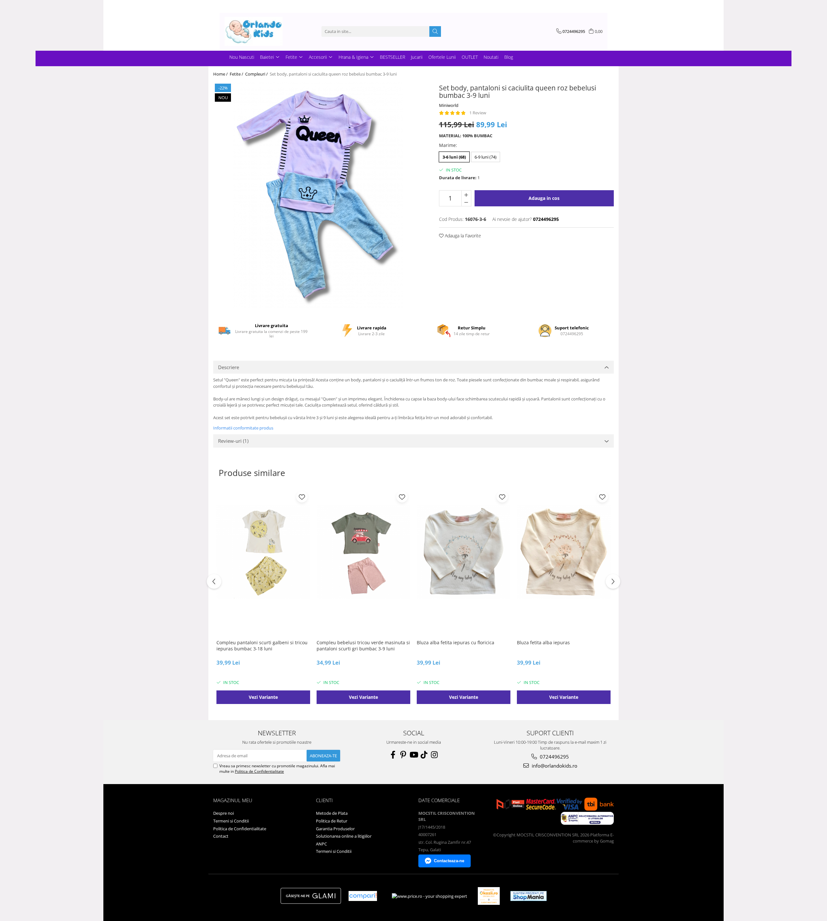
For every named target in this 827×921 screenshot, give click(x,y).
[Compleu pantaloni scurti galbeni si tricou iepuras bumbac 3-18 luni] (263, 552)
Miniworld (448, 105)
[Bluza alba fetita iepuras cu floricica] (463, 552)
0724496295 (554, 756)
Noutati (491, 57)
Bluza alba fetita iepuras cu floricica (455, 643)
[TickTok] (424, 755)
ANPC (321, 844)
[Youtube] (413, 755)
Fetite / (237, 74)
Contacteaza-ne (449, 860)
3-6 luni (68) (454, 157)
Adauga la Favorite (462, 236)
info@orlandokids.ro (553, 765)
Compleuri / (257, 74)
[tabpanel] (318, 195)
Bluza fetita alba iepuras (543, 643)
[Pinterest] (403, 755)
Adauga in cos (544, 198)
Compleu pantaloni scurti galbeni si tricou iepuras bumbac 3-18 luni (262, 645)
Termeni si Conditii (231, 821)
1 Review (477, 113)
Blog (508, 57)
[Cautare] (435, 31)
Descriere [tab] (228, 367)
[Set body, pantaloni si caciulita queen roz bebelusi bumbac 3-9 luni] (318, 195)
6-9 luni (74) (486, 157)
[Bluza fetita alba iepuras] (564, 552)
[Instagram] (434, 755)
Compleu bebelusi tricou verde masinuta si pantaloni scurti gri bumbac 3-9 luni (363, 645)
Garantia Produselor (335, 829)
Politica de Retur (331, 821)
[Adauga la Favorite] (302, 496)
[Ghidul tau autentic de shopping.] (363, 896)
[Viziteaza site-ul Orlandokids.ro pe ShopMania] (528, 896)
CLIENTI (324, 800)
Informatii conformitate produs (243, 428)
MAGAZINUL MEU (232, 800)
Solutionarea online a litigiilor (344, 836)
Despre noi (223, 813)
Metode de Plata (332, 813)
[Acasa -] (257, 31)
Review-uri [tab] (233, 441)
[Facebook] (393, 755)
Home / (221, 74)
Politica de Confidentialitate (259, 771)
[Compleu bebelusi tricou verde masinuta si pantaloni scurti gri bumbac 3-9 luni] (363, 552)
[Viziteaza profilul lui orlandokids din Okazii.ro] (489, 896)
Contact (220, 836)
